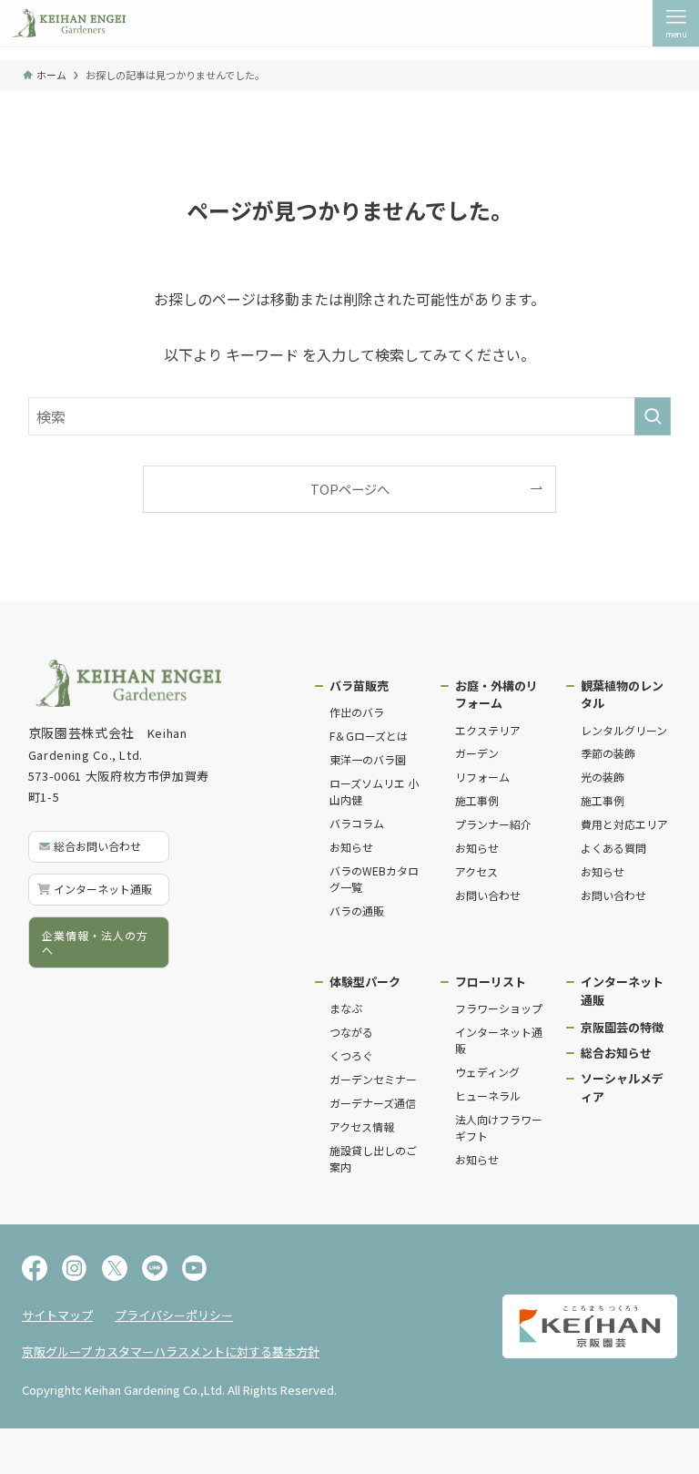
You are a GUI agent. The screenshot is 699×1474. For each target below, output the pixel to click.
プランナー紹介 (493, 824)
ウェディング (487, 1072)
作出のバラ (356, 712)
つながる (351, 1031)
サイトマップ (57, 1315)
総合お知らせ (616, 1052)
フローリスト (490, 981)
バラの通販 (356, 910)
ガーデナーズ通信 (372, 1103)
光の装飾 (602, 776)
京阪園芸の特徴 (622, 1027)
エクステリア (488, 730)
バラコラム (356, 823)
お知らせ (351, 847)
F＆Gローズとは (368, 735)
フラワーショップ (498, 1008)
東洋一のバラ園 (367, 759)
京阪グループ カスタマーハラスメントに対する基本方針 (170, 1351)
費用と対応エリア (624, 824)
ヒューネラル (488, 1095)
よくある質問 (613, 847)
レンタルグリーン (624, 730)
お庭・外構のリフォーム (496, 694)
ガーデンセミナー (373, 1079)
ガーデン (477, 753)
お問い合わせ (488, 895)
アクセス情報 (361, 1126)
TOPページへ (350, 488)
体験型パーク (364, 981)
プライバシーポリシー (174, 1315)
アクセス (476, 871)
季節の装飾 (608, 753)
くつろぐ (351, 1055)
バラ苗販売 (359, 685)
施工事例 (477, 800)
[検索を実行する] (652, 416)
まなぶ (345, 1008)
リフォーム (482, 776)
